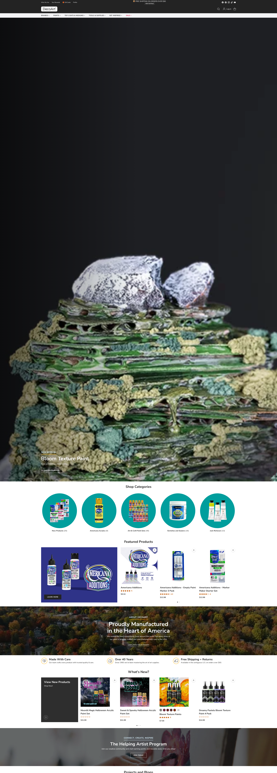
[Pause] (111, 478)
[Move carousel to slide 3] (69, 478)
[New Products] (46, 717)
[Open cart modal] (235, 9)
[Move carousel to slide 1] (16, 478)
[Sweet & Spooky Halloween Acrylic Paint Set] (134, 692)
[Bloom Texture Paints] (174, 692)
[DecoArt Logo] (49, 9)
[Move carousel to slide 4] (95, 478)
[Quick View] (155, 555)
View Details (149, 3)
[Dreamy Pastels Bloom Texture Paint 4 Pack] (213, 692)
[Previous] (120, 573)
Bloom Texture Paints (170, 714)
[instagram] (229, 2)
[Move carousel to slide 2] (43, 478)
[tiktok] (232, 2)
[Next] (236, 573)
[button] (227, 9)
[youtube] (235, 2)
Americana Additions (131, 587)
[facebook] (223, 2)
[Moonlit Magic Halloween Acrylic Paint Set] (95, 692)
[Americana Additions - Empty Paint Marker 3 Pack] (178, 565)
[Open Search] (218, 9)
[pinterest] (226, 2)
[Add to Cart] (155, 550)
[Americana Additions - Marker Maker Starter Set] (217, 565)
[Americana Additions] (139, 565)
